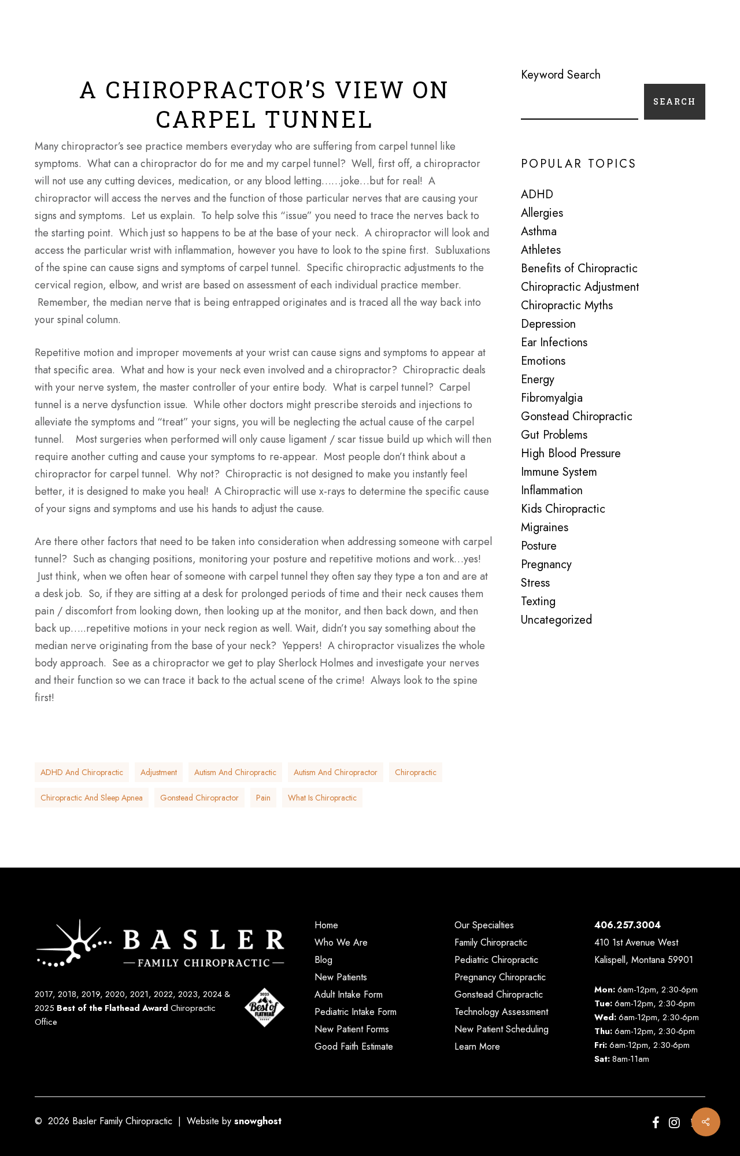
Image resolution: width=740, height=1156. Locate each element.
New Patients (340, 977)
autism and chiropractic (235, 772)
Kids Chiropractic (563, 509)
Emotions (543, 361)
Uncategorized (556, 620)
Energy (537, 380)
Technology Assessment (501, 1011)
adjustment (158, 772)
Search (674, 101)
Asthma (539, 232)
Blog (323, 959)
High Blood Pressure (571, 454)
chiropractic (415, 772)
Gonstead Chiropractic (576, 417)
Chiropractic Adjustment (580, 287)
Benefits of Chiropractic (579, 269)
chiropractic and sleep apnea (91, 797)
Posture (539, 546)
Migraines (544, 528)
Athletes (541, 250)
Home (326, 925)
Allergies (542, 213)
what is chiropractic (322, 797)
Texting (538, 602)
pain (263, 797)
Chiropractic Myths (567, 306)
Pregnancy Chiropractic (500, 977)
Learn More (477, 1046)
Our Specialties (484, 925)
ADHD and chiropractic (81, 772)
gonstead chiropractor (199, 797)
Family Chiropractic (490, 942)
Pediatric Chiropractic (496, 959)
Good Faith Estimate (353, 1046)
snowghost (258, 1121)
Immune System (559, 472)
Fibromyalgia (552, 398)
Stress (535, 583)
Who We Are (341, 942)
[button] (699, 34)
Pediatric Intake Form (355, 1011)
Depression (548, 324)
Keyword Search (561, 74)
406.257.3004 (627, 925)
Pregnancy (546, 565)
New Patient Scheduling (501, 1029)
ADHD (537, 195)
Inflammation (552, 491)
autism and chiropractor (336, 772)
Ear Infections (554, 343)
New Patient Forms (351, 1029)
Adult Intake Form (348, 994)
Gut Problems (554, 435)
